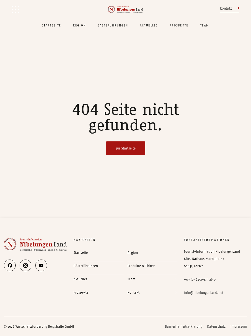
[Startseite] (125, 9)
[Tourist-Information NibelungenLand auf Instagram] (25, 265)
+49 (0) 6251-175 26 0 (200, 279)
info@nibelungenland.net (203, 293)
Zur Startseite (126, 148)
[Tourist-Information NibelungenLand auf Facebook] (10, 265)
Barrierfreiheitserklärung (183, 326)
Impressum (238, 326)
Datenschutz (216, 326)
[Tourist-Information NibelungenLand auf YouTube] (41, 265)
